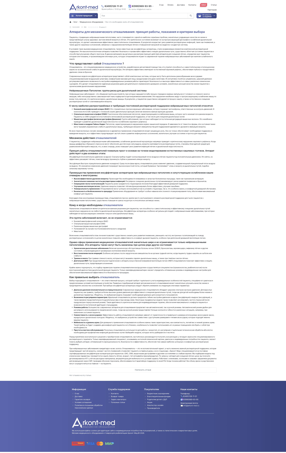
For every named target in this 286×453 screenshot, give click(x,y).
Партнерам (212, 10)
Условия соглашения (83, 402)
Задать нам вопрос (118, 399)
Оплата (170, 5)
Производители (153, 408)
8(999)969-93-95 (141, 6)
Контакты (192, 5)
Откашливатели (112, 63)
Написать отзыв (143, 370)
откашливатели (113, 205)
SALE (203, 5)
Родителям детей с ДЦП (157, 399)
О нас (161, 5)
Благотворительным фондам (158, 396)
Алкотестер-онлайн (155, 405)
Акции (149, 402)
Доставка (181, 5)
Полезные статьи (118, 402)
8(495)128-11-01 (113, 6)
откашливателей (106, 137)
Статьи (214, 5)
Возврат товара (117, 396)
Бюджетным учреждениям (158, 393)
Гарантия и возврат (82, 399)
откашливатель (110, 277)
